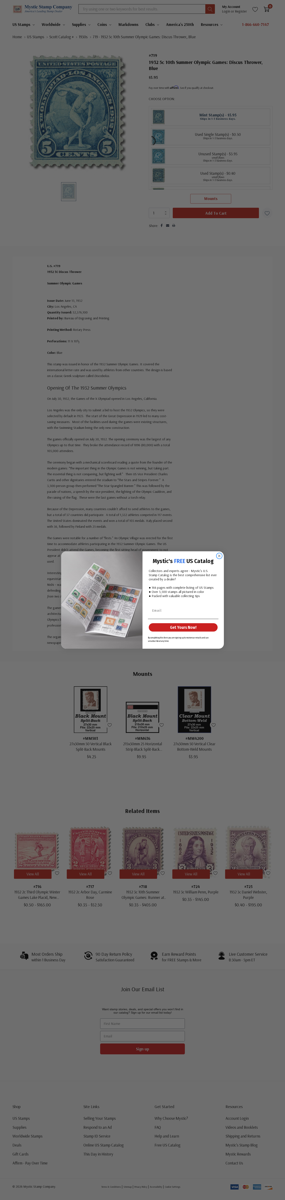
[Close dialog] (219, 555)
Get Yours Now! (183, 627)
